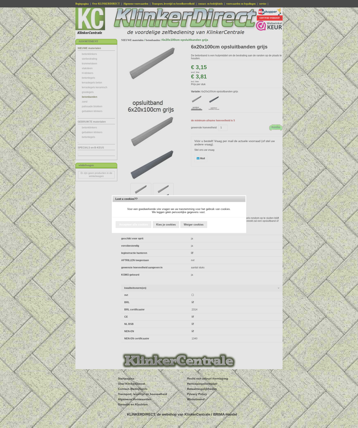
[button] (133, 224)
